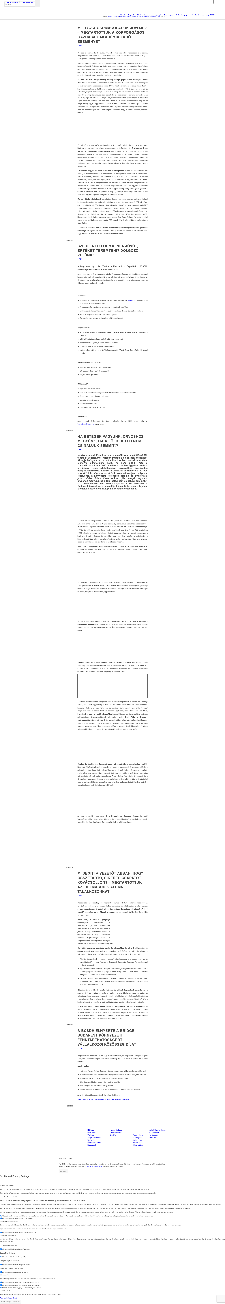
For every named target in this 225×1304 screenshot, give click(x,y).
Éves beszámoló (94, 1142)
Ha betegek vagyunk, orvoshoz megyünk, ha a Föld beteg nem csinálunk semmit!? (110, 441)
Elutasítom (16, 1301)
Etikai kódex (138, 1145)
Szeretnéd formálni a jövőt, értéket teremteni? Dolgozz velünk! (107, 250)
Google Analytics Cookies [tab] (9, 1221)
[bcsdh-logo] (22, 15)
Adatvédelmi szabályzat (138, 1136)
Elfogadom (63, 1171)
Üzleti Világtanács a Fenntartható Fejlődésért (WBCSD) (157, 1134)
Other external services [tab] (8, 1235)
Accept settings (6, 1301)
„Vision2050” (132, 300)
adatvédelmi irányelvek (94, 1166)
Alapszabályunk (94, 1137)
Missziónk (91, 1132)
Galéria (113, 1135)
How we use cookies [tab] (7, 1185)
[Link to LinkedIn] (215, 2)
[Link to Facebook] (211, 2)
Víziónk (90, 1135)
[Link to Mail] (219, 2)
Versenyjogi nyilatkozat (137, 1141)
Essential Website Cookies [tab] (9, 1197)
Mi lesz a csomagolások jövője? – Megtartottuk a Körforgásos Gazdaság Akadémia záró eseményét (112, 34)
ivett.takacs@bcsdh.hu (85, 424)
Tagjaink (90, 1140)
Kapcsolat (91, 1145)
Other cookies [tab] (4, 1275)
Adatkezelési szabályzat (8, 1298)
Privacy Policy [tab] (5, 1290)
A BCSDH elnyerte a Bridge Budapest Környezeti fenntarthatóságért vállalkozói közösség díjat (106, 1037)
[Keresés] (218, 15)
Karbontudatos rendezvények (116, 1131)
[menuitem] (122, 15)
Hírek (79, 45)
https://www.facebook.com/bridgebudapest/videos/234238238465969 (103, 1099)
